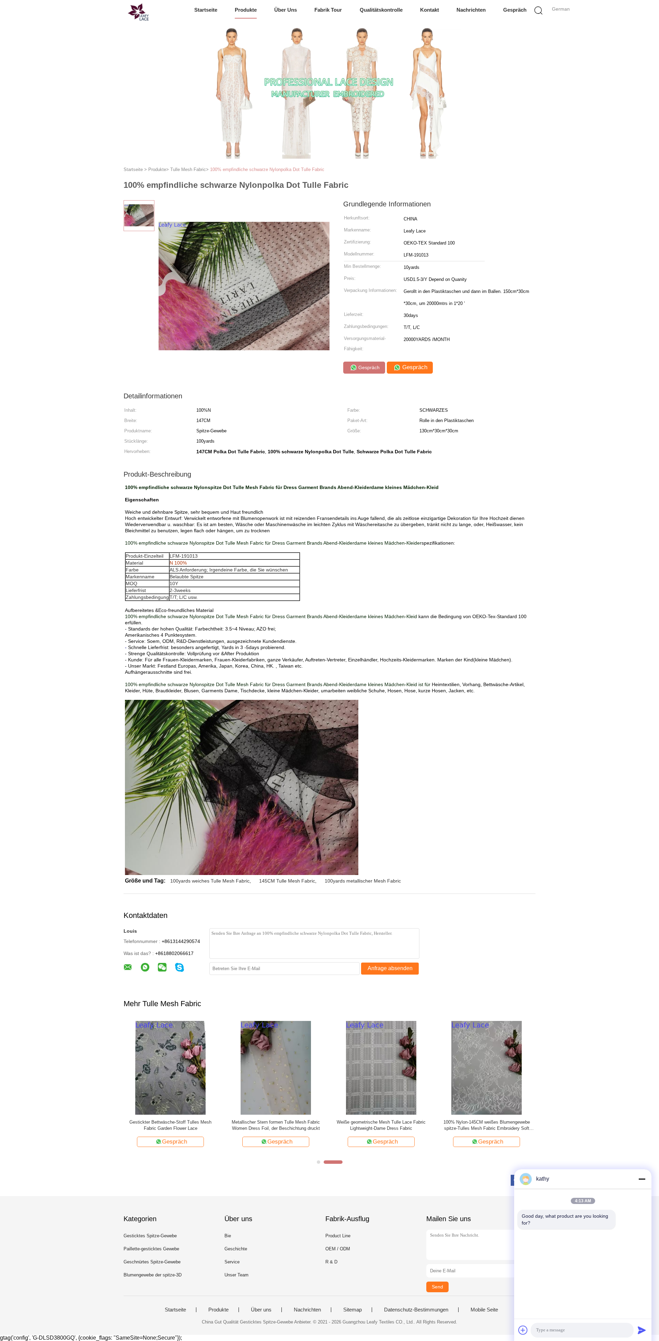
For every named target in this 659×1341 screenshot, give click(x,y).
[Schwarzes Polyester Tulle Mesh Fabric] (170, 1067)
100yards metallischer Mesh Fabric (363, 881)
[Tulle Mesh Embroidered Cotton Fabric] (381, 1067)
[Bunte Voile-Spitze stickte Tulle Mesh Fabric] (486, 1067)
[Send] (641, 1330)
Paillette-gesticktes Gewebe (151, 1248)
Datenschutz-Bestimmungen (416, 1309)
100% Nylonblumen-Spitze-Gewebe (276, 1122)
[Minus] (642, 1179)
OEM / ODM (337, 1248)
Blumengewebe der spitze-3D (153, 1274)
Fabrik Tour (328, 10)
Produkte (246, 10)
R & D (331, 1261)
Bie (227, 1235)
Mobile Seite (484, 1309)
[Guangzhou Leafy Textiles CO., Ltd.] (122, 12)
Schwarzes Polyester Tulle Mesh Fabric (170, 1122)
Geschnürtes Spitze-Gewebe (152, 1261)
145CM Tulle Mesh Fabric (287, 881)
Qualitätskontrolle (381, 10)
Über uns (285, 10)
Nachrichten (471, 10)
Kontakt (429, 10)
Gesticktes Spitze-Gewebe (150, 1235)
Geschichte (235, 1248)
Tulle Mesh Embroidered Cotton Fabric (381, 1122)
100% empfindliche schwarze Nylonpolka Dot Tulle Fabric (267, 169)
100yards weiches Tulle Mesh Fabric (210, 881)
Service (232, 1261)
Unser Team (236, 1274)
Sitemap (352, 1309)
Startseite (205, 10)
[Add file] (523, 1330)
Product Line (337, 1235)
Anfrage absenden (390, 968)
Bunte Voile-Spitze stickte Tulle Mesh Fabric (486, 1122)
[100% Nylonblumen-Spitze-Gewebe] (276, 1067)
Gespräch (515, 10)
